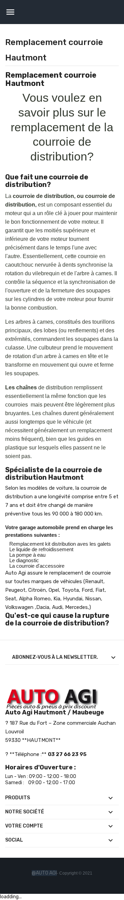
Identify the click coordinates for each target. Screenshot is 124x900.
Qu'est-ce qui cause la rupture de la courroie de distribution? (57, 619)
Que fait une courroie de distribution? (46, 181)
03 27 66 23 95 (67, 754)
